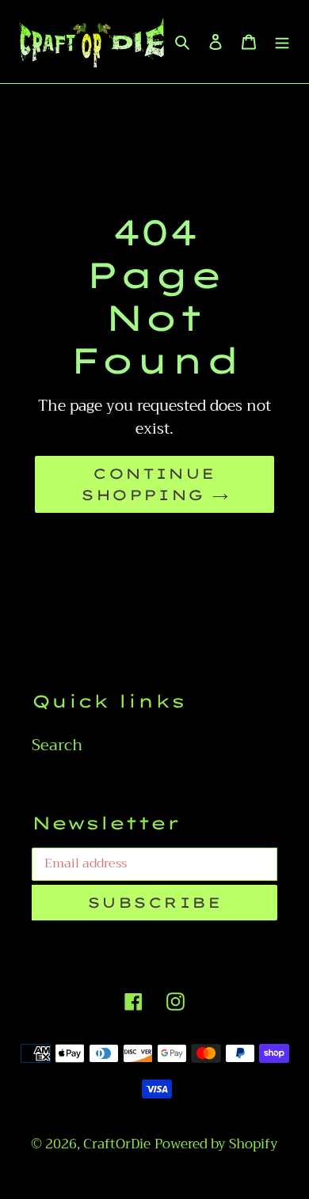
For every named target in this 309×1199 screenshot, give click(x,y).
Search (57, 745)
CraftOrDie (117, 1144)
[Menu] (282, 41)
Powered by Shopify (216, 1144)
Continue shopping (148, 484)
